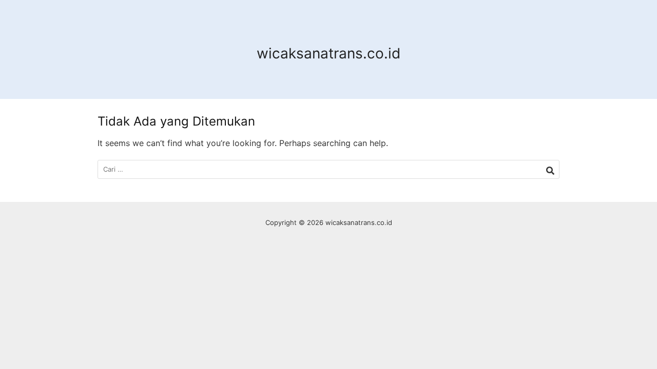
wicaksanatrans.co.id (328, 53)
